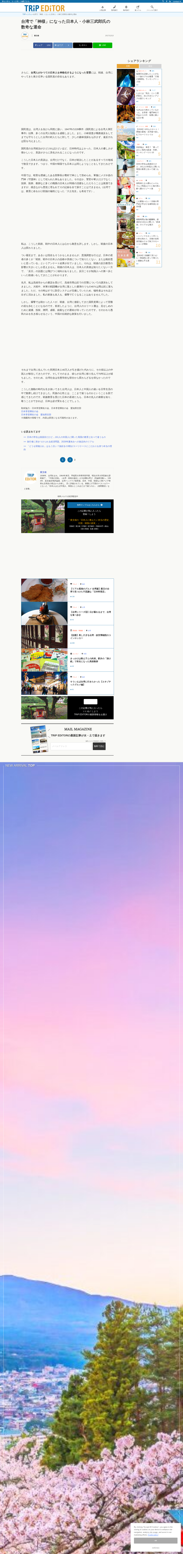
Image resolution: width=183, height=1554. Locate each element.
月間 (128, 66)
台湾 (83, 607)
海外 (83, 584)
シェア (39, 45)
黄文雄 (36, 36)
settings (155, 1548)
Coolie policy (153, 1535)
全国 (84, 654)
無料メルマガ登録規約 (92, 741)
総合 (150, 66)
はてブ (60, 45)
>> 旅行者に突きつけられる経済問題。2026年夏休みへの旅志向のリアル (59, 441)
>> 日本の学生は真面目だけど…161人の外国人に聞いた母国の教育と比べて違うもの (65, 437)
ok (156, 1541)
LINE (103, 45)
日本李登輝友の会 (29, 411)
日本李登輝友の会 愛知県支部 (36, 414)
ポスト (84, 45)
